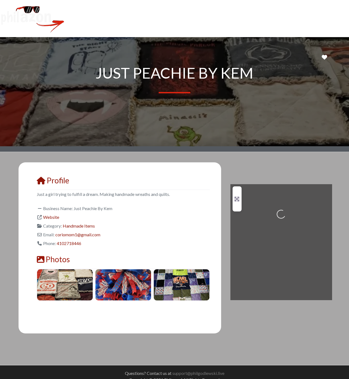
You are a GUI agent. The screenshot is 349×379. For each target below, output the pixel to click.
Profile (58, 180)
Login (199, 18)
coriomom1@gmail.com (77, 234)
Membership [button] (169, 18)
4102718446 (69, 243)
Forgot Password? (232, 18)
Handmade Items (79, 225)
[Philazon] (32, 17)
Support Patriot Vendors (122, 18)
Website (51, 217)
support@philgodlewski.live (198, 373)
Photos (58, 259)
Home (83, 18)
